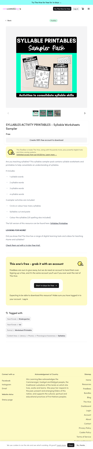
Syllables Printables (59, 223)
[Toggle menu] (88, 8)
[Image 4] (57, 113)
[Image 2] (42, 113)
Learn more (61, 445)
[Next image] (84, 113)
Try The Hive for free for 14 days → (47, 2)
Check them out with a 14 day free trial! (23, 245)
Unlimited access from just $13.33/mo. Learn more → (36, 154)
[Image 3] (50, 113)
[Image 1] (35, 113)
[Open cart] (82, 8)
